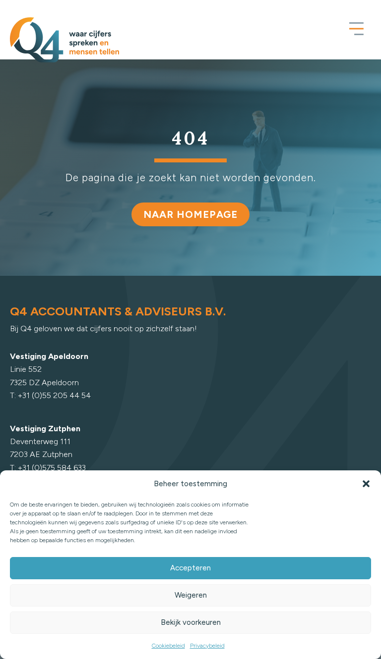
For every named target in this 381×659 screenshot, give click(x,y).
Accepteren (190, 567)
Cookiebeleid (168, 645)
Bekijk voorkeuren (191, 622)
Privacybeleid (207, 645)
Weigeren (191, 595)
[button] (366, 484)
